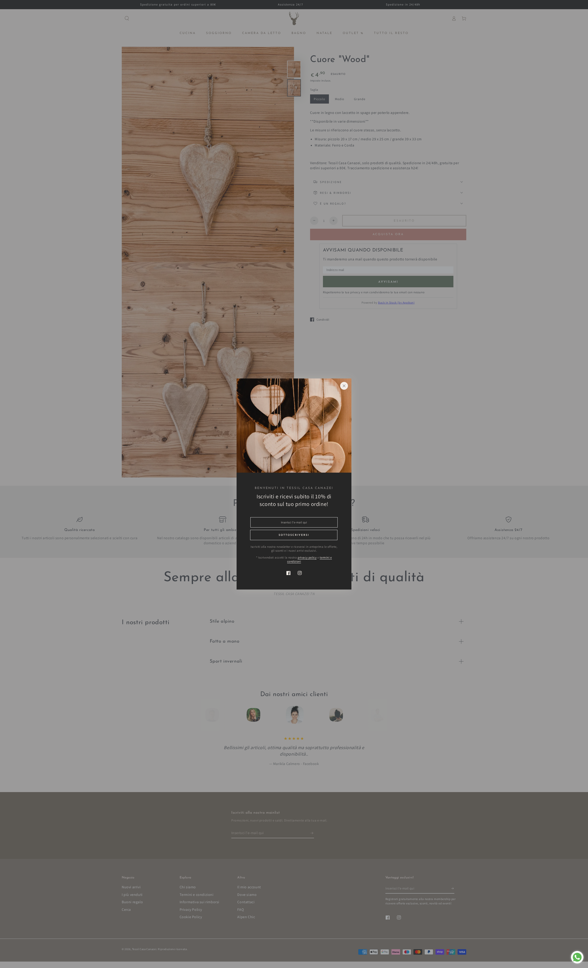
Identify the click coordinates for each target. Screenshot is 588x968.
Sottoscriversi (294, 535)
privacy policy (307, 557)
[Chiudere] (344, 386)
